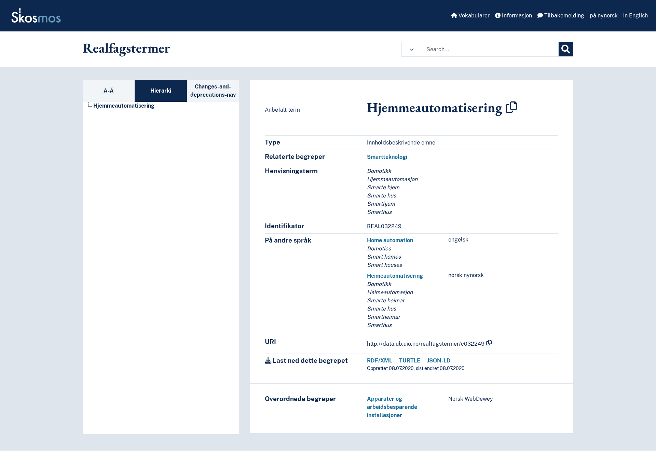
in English (635, 15)
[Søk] (565, 49)
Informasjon (516, 15)
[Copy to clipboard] (511, 107)
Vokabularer (473, 15)
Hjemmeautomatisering (123, 105)
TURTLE (409, 360)
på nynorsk (604, 15)
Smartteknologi (387, 157)
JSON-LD (439, 360)
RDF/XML (379, 360)
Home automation (390, 240)
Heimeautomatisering (395, 276)
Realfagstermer (126, 48)
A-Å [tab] (109, 90)
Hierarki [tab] (160, 90)
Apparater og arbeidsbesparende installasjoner (392, 407)
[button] (411, 49)
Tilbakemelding (563, 15)
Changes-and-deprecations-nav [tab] (213, 90)
